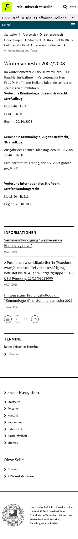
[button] (8, 319)
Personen (13, 408)
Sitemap (12, 443)
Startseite (10, 34)
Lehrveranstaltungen (48, 45)
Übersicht (16, 354)
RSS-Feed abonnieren (21, 476)
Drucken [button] (12, 469)
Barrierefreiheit (17, 436)
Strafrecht (34, 40)
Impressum (14, 422)
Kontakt (12, 415)
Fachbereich (30, 34)
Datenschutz (15, 429)
